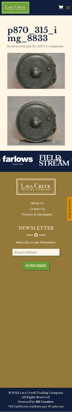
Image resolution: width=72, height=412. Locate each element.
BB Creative (44, 402)
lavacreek (18, 46)
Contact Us (37, 209)
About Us (37, 203)
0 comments (54, 46)
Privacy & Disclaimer (37, 214)
